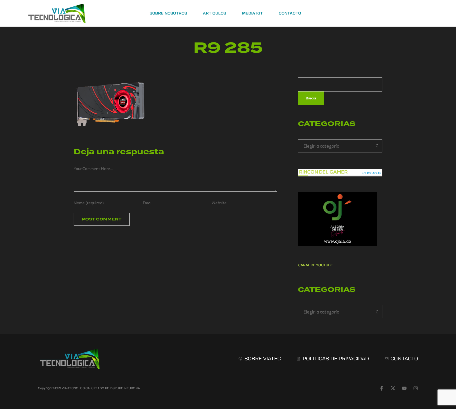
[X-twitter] (393, 388)
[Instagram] (415, 388)
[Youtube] (404, 388)
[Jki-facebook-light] (381, 388)
